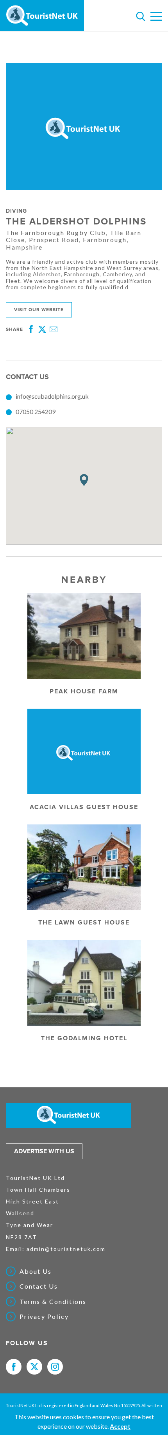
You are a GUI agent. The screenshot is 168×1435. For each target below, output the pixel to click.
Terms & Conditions (53, 1301)
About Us (36, 1271)
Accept (120, 1426)
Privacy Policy (44, 1316)
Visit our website (39, 310)
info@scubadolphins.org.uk (52, 396)
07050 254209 (35, 411)
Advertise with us (44, 1151)
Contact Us (39, 1286)
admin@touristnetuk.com (66, 1248)
